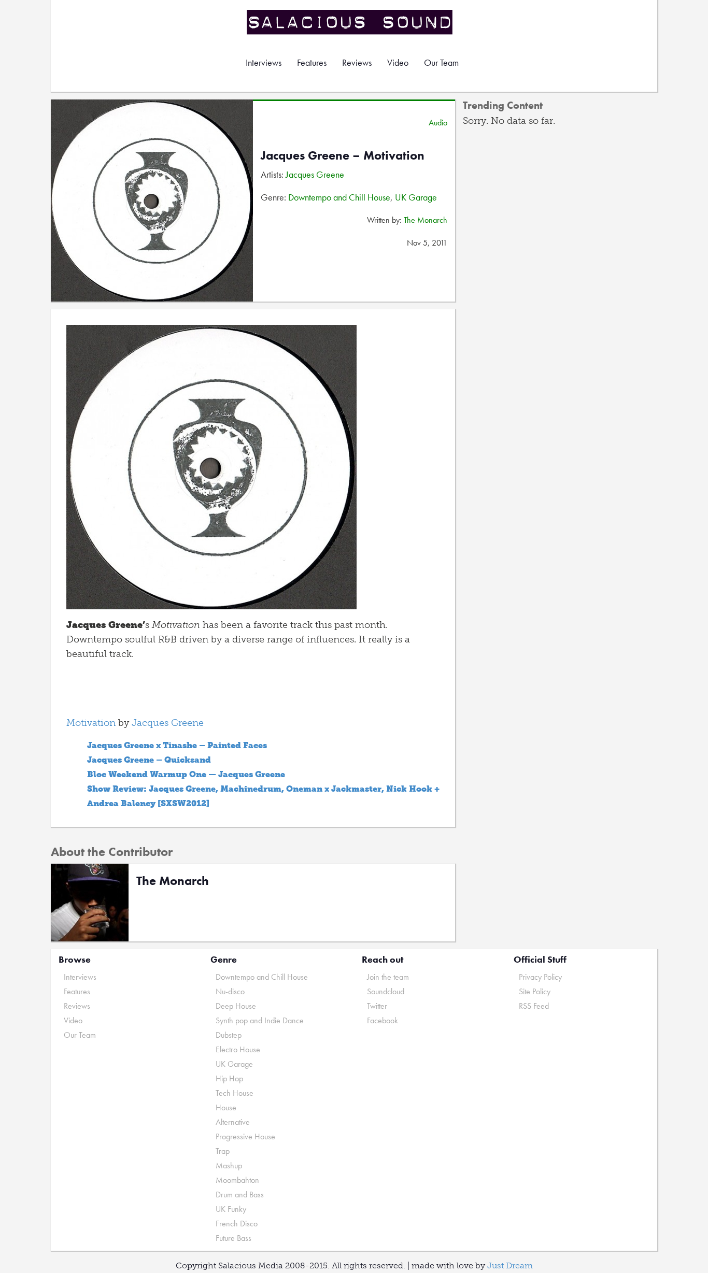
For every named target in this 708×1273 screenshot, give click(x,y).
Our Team (441, 62)
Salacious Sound (350, 22)
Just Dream (510, 1265)
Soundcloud (385, 991)
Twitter (377, 1005)
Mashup (229, 1165)
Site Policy (534, 991)
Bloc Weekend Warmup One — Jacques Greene (186, 774)
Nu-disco (230, 991)
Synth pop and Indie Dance (260, 1020)
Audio (438, 122)
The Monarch (425, 219)
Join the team (388, 976)
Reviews (357, 62)
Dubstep (229, 1034)
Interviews (263, 62)
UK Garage (416, 197)
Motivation (91, 722)
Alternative (233, 1122)
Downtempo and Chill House (339, 197)
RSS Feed (534, 1005)
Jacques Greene (315, 174)
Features (312, 62)
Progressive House (245, 1136)
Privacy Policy (540, 976)
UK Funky (231, 1209)
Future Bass (233, 1238)
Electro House (238, 1049)
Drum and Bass (240, 1194)
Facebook (382, 1020)
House (226, 1107)
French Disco (237, 1223)
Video (397, 62)
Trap (223, 1151)
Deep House (236, 1005)
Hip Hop (229, 1078)
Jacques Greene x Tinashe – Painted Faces (177, 745)
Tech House (234, 1093)
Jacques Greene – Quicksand (149, 760)
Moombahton (237, 1180)
